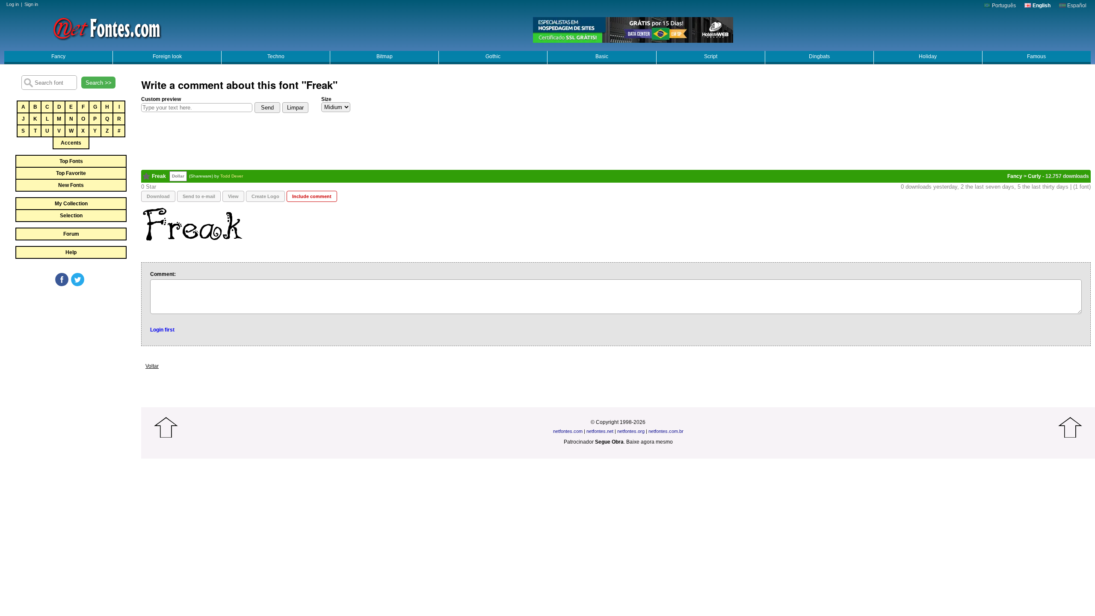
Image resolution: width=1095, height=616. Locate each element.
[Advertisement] (70, 351)
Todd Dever (231, 176)
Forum (71, 234)
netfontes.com (568, 431)
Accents (71, 143)
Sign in (31, 4)
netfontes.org (631, 431)
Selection (71, 216)
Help (71, 252)
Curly (1034, 176)
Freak (159, 176)
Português (1003, 6)
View (233, 196)
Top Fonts (71, 161)
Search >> (99, 83)
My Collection (71, 204)
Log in (12, 4)
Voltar (152, 366)
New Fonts (71, 185)
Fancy (58, 56)
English (1041, 6)
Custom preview (161, 99)
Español (1076, 6)
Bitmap (384, 56)
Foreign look (167, 56)
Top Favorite (71, 173)
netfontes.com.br (666, 431)
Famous (1036, 56)
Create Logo (265, 196)
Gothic (492, 56)
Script (710, 56)
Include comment (311, 196)
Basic (601, 56)
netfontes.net (599, 431)
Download (158, 196)
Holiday (928, 56)
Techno (275, 56)
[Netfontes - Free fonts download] (107, 28)
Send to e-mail (199, 196)
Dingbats (819, 56)
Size (326, 99)
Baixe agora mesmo (649, 442)
